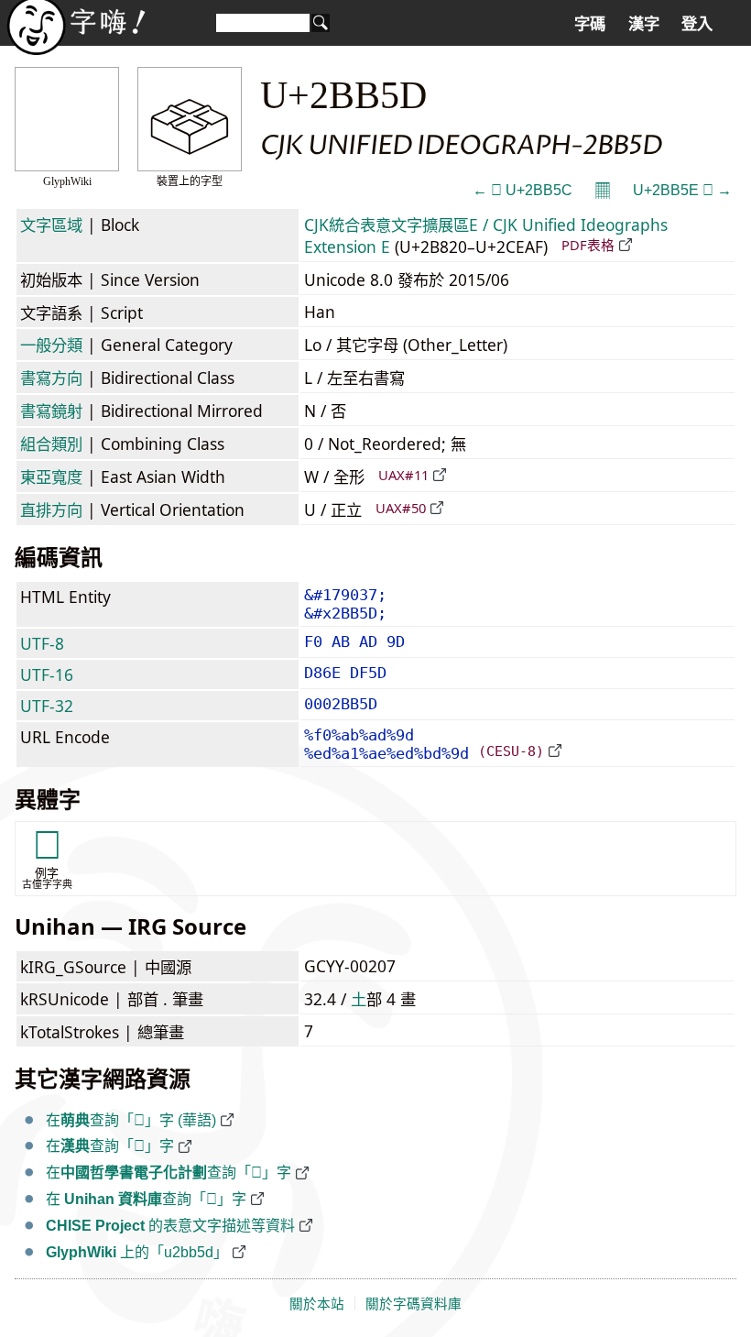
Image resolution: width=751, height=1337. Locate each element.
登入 (697, 24)
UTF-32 (46, 706)
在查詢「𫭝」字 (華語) (131, 1120)
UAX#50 (401, 508)
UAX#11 (403, 475)
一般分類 (51, 345)
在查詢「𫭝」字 (110, 1146)
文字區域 (51, 225)
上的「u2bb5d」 (137, 1252)
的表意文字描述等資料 (170, 1225)
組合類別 (51, 444)
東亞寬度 (51, 477)
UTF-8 (42, 643)
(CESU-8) (511, 751)
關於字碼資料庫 (413, 1304)
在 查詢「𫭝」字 (146, 1199)
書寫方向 (51, 378)
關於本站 (316, 1304)
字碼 (589, 24)
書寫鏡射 (51, 411)
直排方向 (51, 510)
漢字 (643, 24)
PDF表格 (588, 245)
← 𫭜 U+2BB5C (522, 190)
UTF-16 (46, 674)
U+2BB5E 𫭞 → (682, 190)
